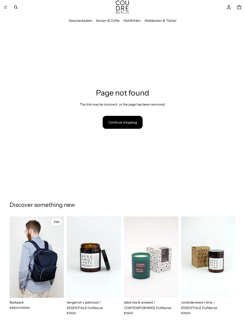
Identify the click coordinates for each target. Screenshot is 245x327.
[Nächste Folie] (58, 257)
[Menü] (5, 7)
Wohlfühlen (132, 20)
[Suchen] (16, 7)
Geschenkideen (80, 20)
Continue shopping (122, 122)
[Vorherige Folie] (15, 257)
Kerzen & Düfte (108, 20)
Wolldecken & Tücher (160, 20)
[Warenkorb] (239, 7)
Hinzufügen (60, 290)
